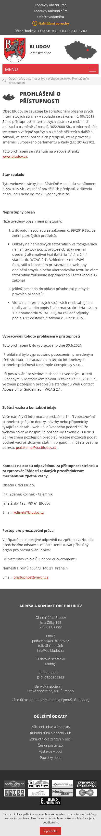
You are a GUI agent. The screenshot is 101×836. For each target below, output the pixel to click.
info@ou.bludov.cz (50, 650)
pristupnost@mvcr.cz (30, 577)
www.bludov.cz (14, 156)
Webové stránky (59, 78)
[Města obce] (62, 795)
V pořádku (50, 831)
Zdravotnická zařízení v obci (50, 739)
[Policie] (38, 786)
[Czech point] (87, 795)
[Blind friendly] (50, 803)
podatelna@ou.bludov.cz (36, 447)
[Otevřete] (62, 786)
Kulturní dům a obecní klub (50, 733)
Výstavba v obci (50, 751)
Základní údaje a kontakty (50, 726)
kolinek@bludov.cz (28, 512)
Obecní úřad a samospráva (27, 78)
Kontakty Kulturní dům (50, 11)
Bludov (39, 46)
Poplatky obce (50, 757)
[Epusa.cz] (14, 795)
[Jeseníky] (38, 795)
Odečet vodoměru (50, 16)
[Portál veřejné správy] (14, 786)
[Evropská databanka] (87, 786)
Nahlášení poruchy (53, 23)
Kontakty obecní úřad (50, 5)
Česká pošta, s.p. (50, 745)
